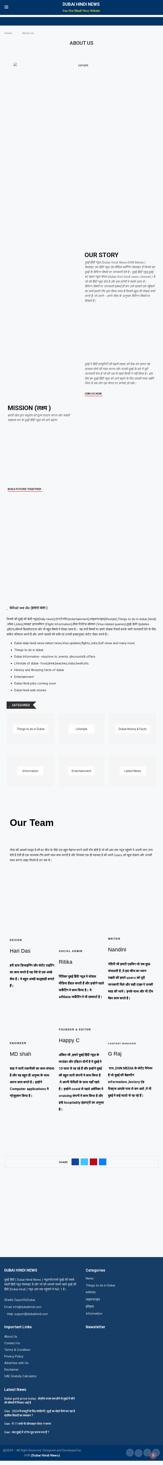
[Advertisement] (120, 333)
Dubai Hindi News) (46, 1455)
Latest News (15, 1389)
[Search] (156, 7)
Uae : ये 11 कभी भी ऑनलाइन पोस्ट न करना (27, 1423)
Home (8, 33)
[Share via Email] (102, 1161)
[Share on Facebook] (75, 1161)
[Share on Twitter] (84, 1161)
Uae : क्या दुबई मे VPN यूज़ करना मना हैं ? (26, 1432)
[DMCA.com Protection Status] (96, 1340)
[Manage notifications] (153, 1455)
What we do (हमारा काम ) (29, 607)
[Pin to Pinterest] (93, 1161)
